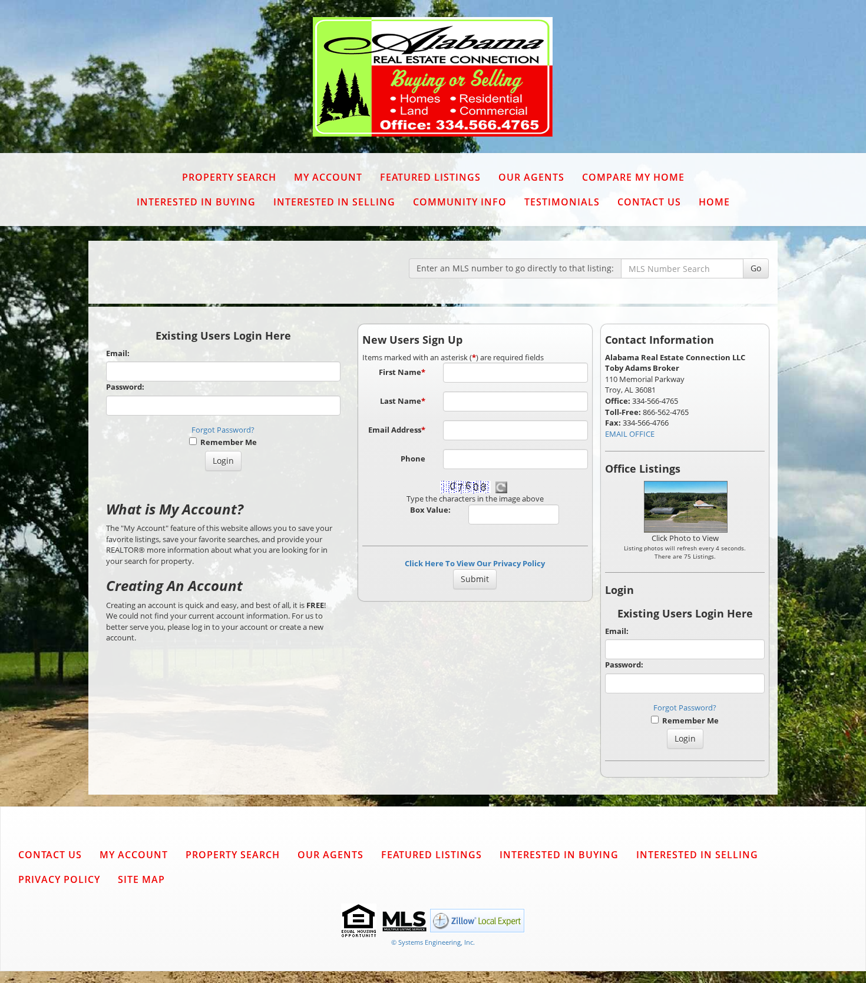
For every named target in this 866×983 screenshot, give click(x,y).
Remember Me (227, 442)
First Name (402, 372)
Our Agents (531, 177)
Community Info (460, 201)
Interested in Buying (196, 201)
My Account (328, 177)
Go (756, 268)
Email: (118, 353)
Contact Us (649, 201)
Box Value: (430, 509)
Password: (125, 386)
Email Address (396, 429)
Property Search (229, 177)
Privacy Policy (59, 879)
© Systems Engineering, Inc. (433, 942)
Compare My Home (633, 177)
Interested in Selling (334, 201)
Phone (413, 458)
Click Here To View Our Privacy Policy (475, 563)
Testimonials (562, 201)
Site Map (141, 879)
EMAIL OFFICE (630, 434)
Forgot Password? (222, 429)
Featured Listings (430, 177)
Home (714, 201)
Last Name (402, 401)
